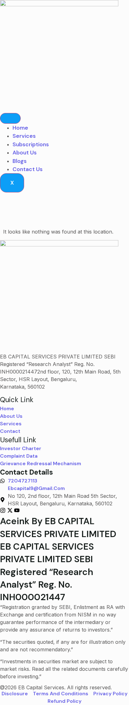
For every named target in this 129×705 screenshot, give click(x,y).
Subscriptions (31, 144)
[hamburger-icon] (10, 118)
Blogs (20, 161)
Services (24, 135)
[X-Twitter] (10, 510)
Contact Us (28, 169)
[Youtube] (17, 510)
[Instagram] (3, 510)
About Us (25, 152)
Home (20, 127)
